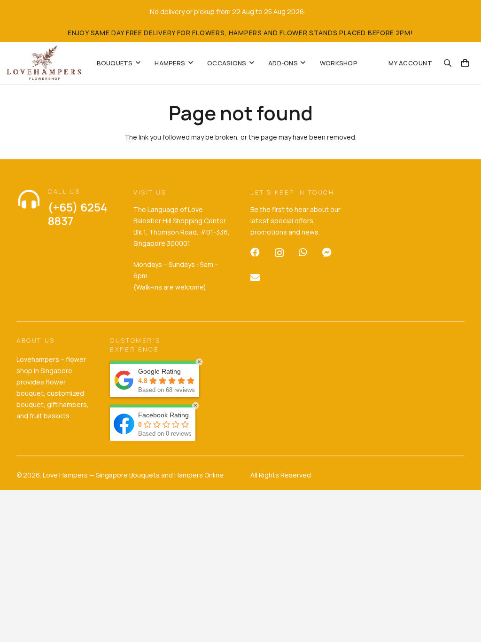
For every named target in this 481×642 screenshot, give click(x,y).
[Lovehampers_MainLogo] (44, 63)
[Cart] (465, 63)
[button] (138, 63)
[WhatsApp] (303, 252)
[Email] (255, 277)
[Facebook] (255, 252)
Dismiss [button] (319, 11)
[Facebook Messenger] (327, 252)
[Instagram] (279, 253)
